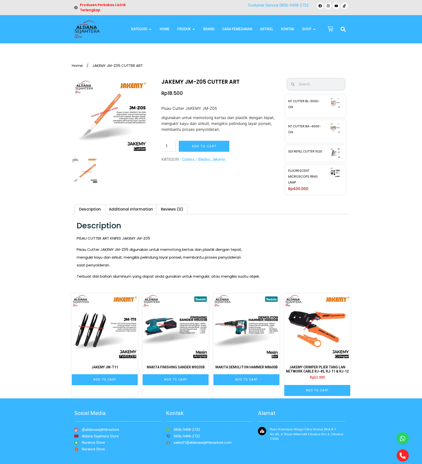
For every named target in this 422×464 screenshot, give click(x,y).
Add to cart (204, 146)
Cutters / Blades (196, 159)
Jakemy (218, 159)
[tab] (90, 209)
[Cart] (330, 29)
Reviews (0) (172, 209)
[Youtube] (336, 5)
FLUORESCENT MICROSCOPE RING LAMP (302, 176)
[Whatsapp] (403, 438)
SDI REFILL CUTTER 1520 (305, 151)
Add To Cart (104, 379)
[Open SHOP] (314, 29)
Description (90, 209)
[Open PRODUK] (193, 29)
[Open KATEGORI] (150, 29)
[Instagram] (328, 5)
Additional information (131, 209)
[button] (343, 29)
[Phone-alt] (403, 455)
